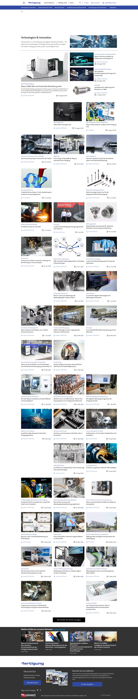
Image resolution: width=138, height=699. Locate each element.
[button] (24, 640)
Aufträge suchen (62, 3)
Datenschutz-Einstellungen (72, 695)
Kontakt (81, 695)
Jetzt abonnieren (32, 683)
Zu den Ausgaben (87, 684)
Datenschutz (47, 695)
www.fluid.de (59, 629)
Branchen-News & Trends (45, 7)
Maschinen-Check (59, 7)
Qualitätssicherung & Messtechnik (76, 7)
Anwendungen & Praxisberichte (97, 7)
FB (41, 690)
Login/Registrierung (110, 3)
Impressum (53, 695)
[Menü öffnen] (23, 3)
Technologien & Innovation (28, 7)
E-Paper (86, 3)
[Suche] (80, 2)
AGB (42, 695)
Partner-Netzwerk (49, 3)
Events (71, 3)
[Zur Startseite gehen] (34, 3)
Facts (85, 695)
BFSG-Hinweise (61, 695)
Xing (38, 690)
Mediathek (113, 7)
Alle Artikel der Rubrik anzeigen (69, 620)
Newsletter (97, 3)
